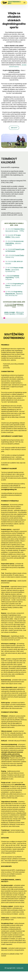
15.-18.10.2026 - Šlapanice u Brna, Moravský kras (14, 293)
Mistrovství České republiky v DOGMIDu (14, 313)
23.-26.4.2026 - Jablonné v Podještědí (14, 243)
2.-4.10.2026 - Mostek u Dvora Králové (14, 285)
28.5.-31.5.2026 (10, 255)
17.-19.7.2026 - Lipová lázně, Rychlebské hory (14, 269)
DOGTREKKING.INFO (14, 2)
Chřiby (21, 231)
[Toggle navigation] (24, 2)
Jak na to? (14, 128)
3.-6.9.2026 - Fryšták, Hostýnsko (12, 277)
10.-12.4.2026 (9, 235)
